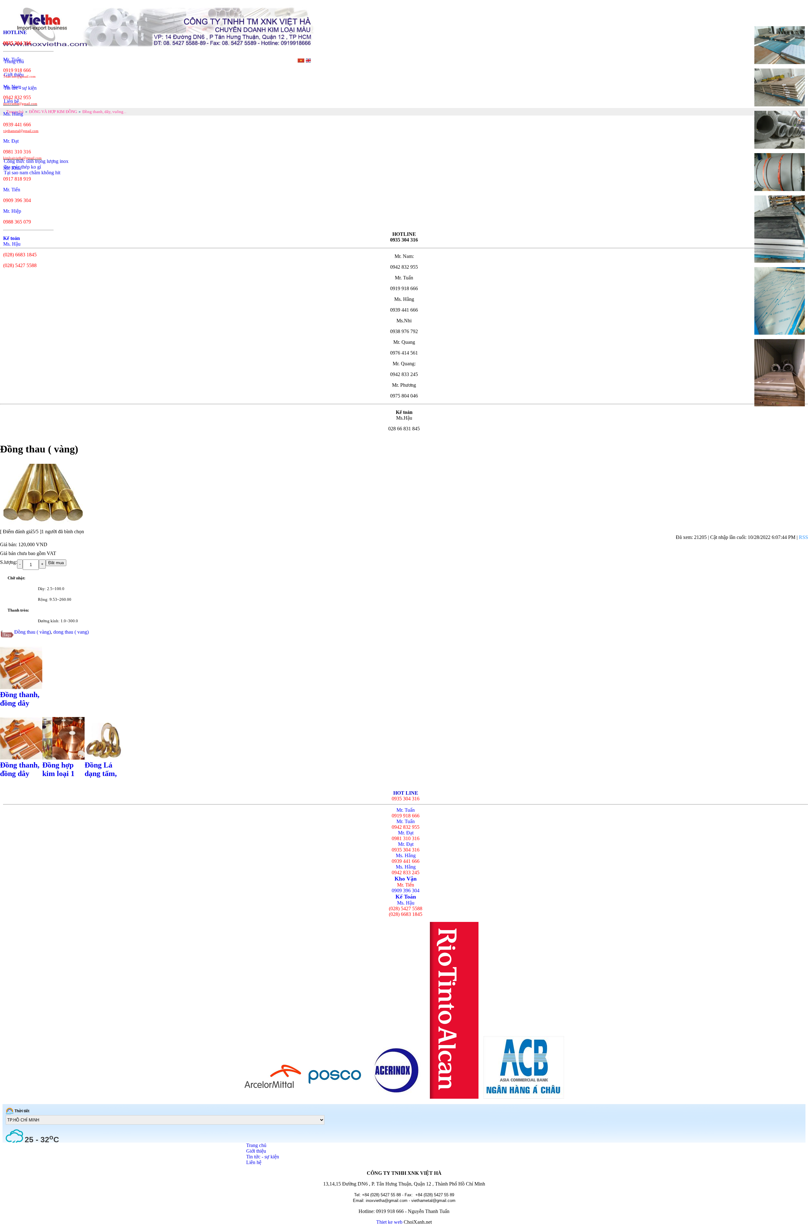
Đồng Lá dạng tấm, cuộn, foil (101, 773)
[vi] (301, 60)
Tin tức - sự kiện (262, 1156)
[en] (308, 60)
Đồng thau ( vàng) (32, 632)
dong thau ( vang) (71, 632)
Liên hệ (253, 1162)
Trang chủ (256, 1145)
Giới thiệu (256, 1151)
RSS (803, 537)
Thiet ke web (389, 1222)
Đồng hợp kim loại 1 (58, 769)
